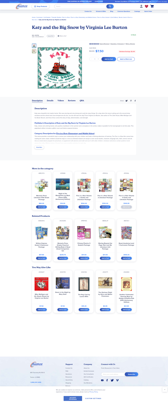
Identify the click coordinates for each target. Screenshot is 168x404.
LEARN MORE (99, 1)
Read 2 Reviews (104, 44)
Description (37, 101)
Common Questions (124, 11)
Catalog (86, 380)
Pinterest (131, 101)
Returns (68, 386)
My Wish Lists (146, 6)
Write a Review (130, 44)
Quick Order (148, 11)
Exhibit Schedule (89, 371)
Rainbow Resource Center (36, 365)
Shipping (68, 383)
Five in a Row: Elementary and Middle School (83, 17)
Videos (61, 101)
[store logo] (21, 6)
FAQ (67, 371)
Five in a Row (66, 17)
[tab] (37, 101)
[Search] (110, 6)
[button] (141, 6)
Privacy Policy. (94, 392)
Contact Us (88, 11)
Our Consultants (89, 374)
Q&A (82, 101)
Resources (69, 377)
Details (50, 101)
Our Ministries (88, 383)
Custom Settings (93, 398)
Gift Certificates (88, 377)
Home (33, 17)
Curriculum (39, 17)
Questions (69, 374)
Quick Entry (69, 380)
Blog (111, 11)
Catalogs (137, 11)
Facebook (135, 101)
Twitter (126, 101)
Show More (39, 147)
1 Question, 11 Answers (117, 44)
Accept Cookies (73, 398)
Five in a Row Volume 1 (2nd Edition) (107, 17)
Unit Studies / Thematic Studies (52, 17)
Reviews (72, 101)
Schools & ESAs (101, 11)
